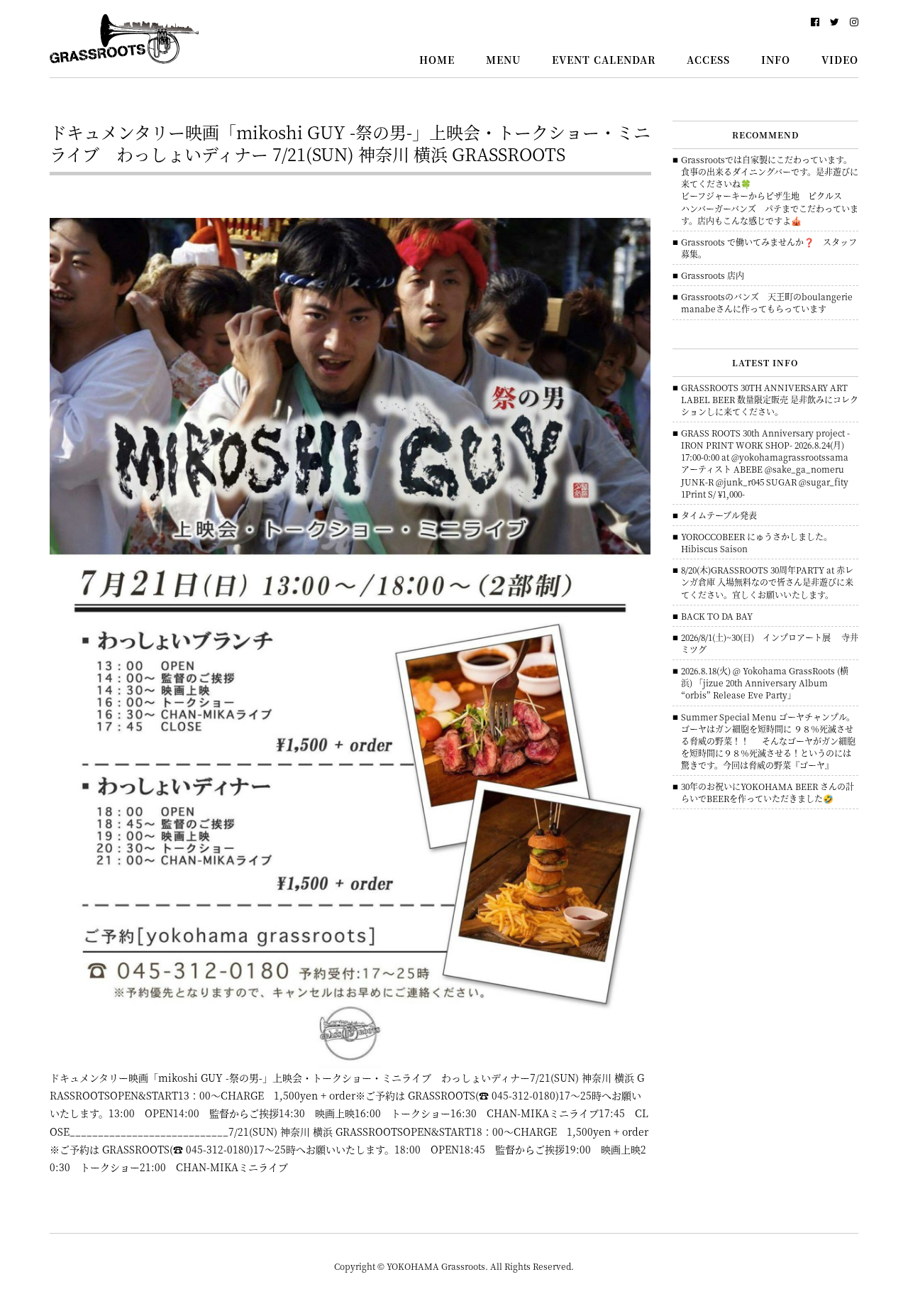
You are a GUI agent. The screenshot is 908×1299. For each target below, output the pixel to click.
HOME (437, 60)
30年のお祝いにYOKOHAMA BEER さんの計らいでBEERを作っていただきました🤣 (767, 792)
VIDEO (839, 60)
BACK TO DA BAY (717, 616)
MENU (503, 60)
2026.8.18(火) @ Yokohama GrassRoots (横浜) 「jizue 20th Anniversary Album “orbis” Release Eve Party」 (764, 682)
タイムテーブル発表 (719, 515)
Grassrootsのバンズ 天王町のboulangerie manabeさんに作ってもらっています (771, 302)
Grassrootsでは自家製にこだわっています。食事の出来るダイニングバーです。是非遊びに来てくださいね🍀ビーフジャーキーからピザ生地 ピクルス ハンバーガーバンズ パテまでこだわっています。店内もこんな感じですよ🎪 (769, 189)
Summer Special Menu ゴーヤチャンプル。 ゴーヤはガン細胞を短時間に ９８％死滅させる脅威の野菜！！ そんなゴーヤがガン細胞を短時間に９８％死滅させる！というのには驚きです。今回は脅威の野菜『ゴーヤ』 (768, 741)
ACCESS (708, 60)
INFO (775, 60)
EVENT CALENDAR (603, 60)
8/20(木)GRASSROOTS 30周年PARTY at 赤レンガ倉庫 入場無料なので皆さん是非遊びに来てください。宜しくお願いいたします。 (767, 582)
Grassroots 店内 (712, 275)
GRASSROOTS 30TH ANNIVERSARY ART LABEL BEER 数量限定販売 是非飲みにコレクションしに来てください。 (769, 399)
